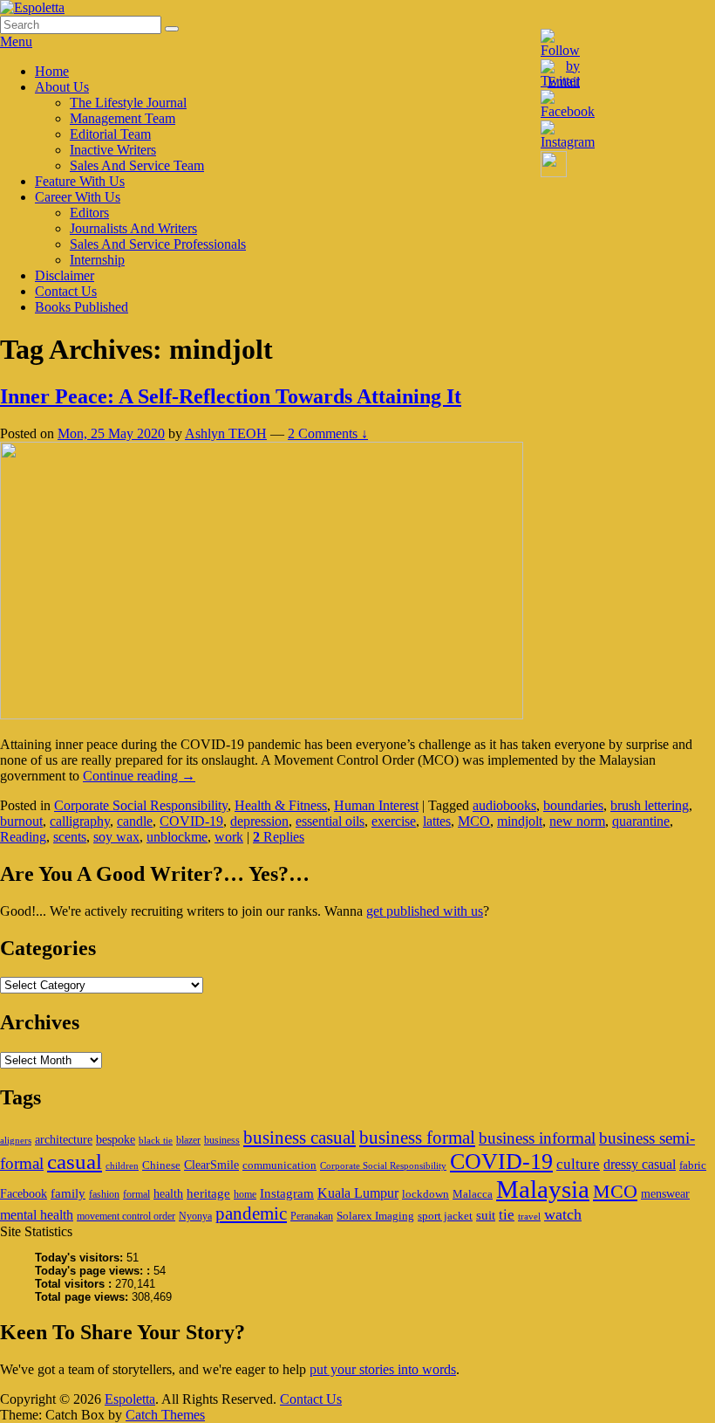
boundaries (573, 805)
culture (578, 1164)
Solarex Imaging (375, 1215)
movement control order (126, 1216)
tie (506, 1214)
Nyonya (195, 1216)
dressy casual (639, 1164)
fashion (104, 1194)
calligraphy (80, 821)
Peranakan (311, 1216)
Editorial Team (110, 134)
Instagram (287, 1193)
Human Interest (376, 805)
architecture (63, 1139)
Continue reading (139, 775)
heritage (208, 1193)
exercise (393, 821)
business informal (537, 1138)
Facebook (23, 1193)
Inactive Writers (113, 149)
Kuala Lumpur (357, 1193)
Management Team (122, 118)
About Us (62, 86)
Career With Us (77, 196)
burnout (21, 821)
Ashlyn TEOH (226, 433)
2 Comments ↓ (328, 433)
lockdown (425, 1193)
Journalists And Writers (133, 228)
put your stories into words (383, 1369)
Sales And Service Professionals (158, 244)
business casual (299, 1137)
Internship (97, 259)
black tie (156, 1140)
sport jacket (445, 1215)
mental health (36, 1214)
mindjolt (519, 821)
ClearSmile (211, 1165)
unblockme (177, 836)
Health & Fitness (281, 805)
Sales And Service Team (137, 165)
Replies (278, 836)
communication (279, 1165)
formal (136, 1194)
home (245, 1194)
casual (74, 1161)
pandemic (251, 1213)
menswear (665, 1193)
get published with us (424, 911)
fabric (692, 1165)
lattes (437, 821)
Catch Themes (165, 1414)
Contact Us (66, 291)
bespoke (115, 1139)
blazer (188, 1140)
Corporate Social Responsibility (141, 805)
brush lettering (649, 805)
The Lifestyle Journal (128, 102)
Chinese (161, 1165)
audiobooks (504, 805)
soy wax (116, 836)
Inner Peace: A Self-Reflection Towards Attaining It (230, 396)
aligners (15, 1140)
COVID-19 (191, 821)
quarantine (641, 821)
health (168, 1193)
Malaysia (542, 1189)
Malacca (473, 1193)
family (68, 1193)
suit (485, 1214)
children (122, 1166)
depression (259, 821)
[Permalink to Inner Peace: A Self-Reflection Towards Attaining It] (261, 714)
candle (135, 821)
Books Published (81, 306)
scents (69, 836)
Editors (89, 212)
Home (52, 71)
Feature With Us (80, 181)
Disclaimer (64, 275)
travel (529, 1216)
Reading (23, 836)
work (228, 836)
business (222, 1140)
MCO (474, 821)
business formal (417, 1137)
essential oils (330, 821)
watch (563, 1214)
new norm (577, 821)
